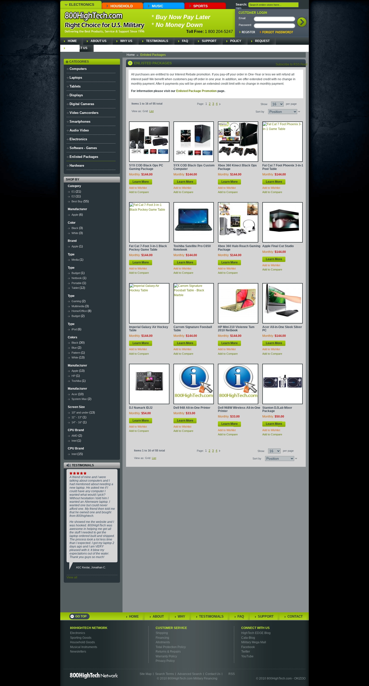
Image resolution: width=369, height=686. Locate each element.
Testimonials (157, 41)
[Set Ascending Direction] (299, 111)
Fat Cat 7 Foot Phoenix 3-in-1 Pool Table (282, 167)
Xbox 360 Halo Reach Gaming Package (239, 247)
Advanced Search (189, 674)
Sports (200, 6)
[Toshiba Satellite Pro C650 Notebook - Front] (193, 222)
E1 (73, 191)
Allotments (163, 642)
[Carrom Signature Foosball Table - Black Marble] (193, 303)
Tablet (75, 287)
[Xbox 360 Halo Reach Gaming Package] (238, 222)
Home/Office (79, 310)
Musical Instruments (83, 647)
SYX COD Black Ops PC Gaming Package (146, 167)
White (75, 233)
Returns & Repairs (168, 651)
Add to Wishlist (138, 187)
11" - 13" (77, 417)
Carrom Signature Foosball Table (192, 328)
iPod (74, 329)
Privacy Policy (165, 661)
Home (72, 41)
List (151, 111)
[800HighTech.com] (93, 16)
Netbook (77, 278)
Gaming (76, 301)
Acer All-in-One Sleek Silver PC (282, 328)
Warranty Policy (166, 656)
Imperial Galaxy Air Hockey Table (148, 328)
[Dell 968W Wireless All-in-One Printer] (238, 384)
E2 (73, 196)
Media (75, 259)
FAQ (185, 41)
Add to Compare (139, 192)
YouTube (247, 656)
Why (181, 616)
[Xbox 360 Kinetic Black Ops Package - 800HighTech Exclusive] (238, 141)
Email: (242, 18)
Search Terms (164, 674)
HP (73, 375)
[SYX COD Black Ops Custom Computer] (193, 141)
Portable (77, 283)
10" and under (80, 412)
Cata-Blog (248, 637)
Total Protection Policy (171, 647)
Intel (74, 440)
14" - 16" (77, 422)
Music (157, 6)
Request (262, 41)
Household (121, 6)
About (158, 616)
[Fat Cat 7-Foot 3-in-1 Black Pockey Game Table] (149, 222)
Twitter (245, 651)
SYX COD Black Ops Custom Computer (194, 167)
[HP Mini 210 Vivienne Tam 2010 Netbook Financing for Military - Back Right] (238, 303)
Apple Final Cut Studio (278, 246)
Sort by (260, 111)
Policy (235, 41)
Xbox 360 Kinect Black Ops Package (237, 167)
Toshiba (76, 380)
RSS (231, 674)
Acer (74, 394)
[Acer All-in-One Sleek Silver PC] (282, 303)
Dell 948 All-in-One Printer (191, 407)
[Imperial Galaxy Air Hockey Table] (149, 303)
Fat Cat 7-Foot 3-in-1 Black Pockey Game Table (148, 247)
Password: (245, 24)
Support (209, 41)
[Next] (220, 104)
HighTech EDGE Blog (256, 633)
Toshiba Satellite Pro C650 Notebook (192, 247)
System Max (79, 398)
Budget (76, 273)
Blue (74, 347)
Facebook (248, 647)
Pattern (76, 352)
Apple (75, 214)
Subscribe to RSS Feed (292, 64)
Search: (241, 4)
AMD (75, 435)
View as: (137, 111)
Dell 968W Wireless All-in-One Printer (239, 409)
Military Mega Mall (253, 642)
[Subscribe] (108, 601)
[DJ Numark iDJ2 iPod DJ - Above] (149, 384)
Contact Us (77, 48)
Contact (295, 616)
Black (75, 228)
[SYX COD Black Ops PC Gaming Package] (149, 141)
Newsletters (78, 651)
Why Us (126, 41)
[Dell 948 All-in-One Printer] (193, 384)
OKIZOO (299, 678)
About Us (98, 41)
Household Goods (82, 642)
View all (72, 577)
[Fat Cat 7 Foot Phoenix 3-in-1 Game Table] (282, 141)
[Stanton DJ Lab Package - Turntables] (282, 384)
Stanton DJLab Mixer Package (277, 409)
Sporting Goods (80, 637)
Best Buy (77, 201)
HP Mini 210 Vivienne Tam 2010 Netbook (236, 328)
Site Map (146, 674)
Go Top (81, 616)
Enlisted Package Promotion (196, 91)
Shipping (162, 633)
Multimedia (78, 306)
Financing (162, 637)
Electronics (81, 5)
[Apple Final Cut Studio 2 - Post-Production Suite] (282, 222)
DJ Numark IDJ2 (141, 407)
